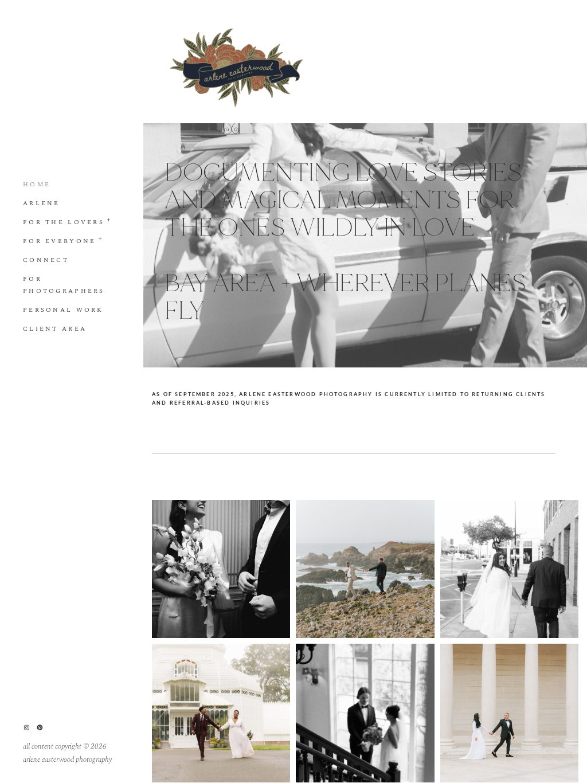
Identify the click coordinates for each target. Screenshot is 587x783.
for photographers (64, 285)
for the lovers (63, 222)
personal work (63, 310)
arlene (41, 203)
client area (55, 329)
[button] (109, 219)
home (36, 184)
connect (46, 260)
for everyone (59, 241)
